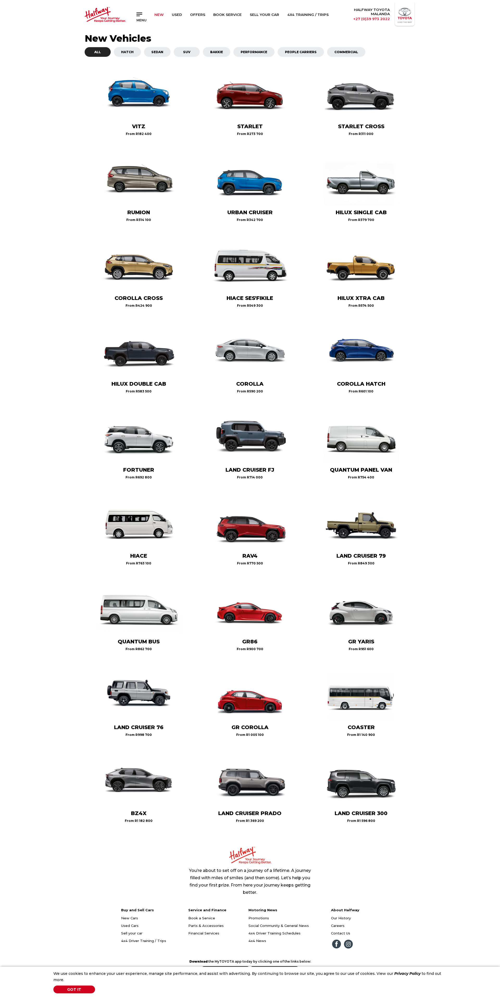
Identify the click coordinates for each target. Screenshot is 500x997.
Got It (74, 989)
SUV (186, 52)
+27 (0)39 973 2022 (371, 19)
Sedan (157, 52)
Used (177, 15)
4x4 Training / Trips (308, 15)
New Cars (129, 918)
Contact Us (340, 933)
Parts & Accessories (206, 926)
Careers (338, 926)
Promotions (258, 918)
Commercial (346, 52)
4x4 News (257, 941)
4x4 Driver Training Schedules (274, 933)
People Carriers (301, 52)
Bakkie (216, 52)
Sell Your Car (264, 15)
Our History (341, 918)
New (159, 15)
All (97, 52)
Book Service (227, 15)
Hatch (127, 52)
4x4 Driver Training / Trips (143, 941)
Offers (197, 15)
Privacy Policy (407, 973)
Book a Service (201, 918)
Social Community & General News (278, 926)
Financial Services (203, 933)
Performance (254, 52)
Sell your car (131, 933)
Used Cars (130, 926)
